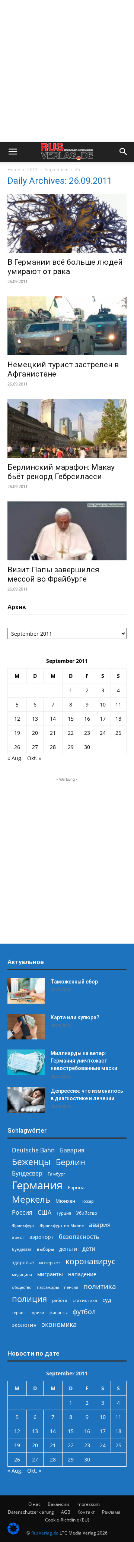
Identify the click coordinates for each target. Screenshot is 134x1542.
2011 (32, 169)
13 (35, 718)
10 (103, 704)
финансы (58, 1312)
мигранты (50, 1274)
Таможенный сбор (74, 982)
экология (24, 1324)
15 (71, 718)
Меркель (31, 1199)
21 (53, 732)
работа (59, 1300)
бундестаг (22, 1249)
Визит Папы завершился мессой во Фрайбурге (53, 574)
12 (17, 718)
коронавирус (90, 1261)
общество (22, 1287)
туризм (37, 1312)
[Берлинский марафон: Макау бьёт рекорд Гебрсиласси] (67, 428)
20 (35, 732)
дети (88, 1249)
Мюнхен (65, 1201)
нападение (82, 1274)
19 (17, 732)
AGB (65, 1512)
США (44, 1213)
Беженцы (31, 1162)
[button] (13, 152)
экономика (59, 1324)
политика (99, 1286)
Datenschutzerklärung (31, 1512)
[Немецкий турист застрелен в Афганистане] (67, 325)
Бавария (72, 1150)
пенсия (71, 1287)
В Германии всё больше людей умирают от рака (65, 267)
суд (106, 1299)
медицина (22, 1274)
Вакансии (58, 1504)
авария (100, 1224)
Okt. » (34, 758)
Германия (37, 1185)
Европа (76, 1187)
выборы (45, 1249)
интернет (49, 1262)
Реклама (111, 1512)
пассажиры (48, 1287)
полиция (29, 1299)
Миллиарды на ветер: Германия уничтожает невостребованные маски (84, 1060)
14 (53, 718)
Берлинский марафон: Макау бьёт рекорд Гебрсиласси (61, 472)
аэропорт (41, 1236)
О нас (34, 1504)
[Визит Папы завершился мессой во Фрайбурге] (67, 530)
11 (118, 704)
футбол (84, 1312)
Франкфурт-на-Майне (62, 1225)
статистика (85, 1300)
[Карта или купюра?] (26, 1026)
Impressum (88, 1504)
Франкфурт (23, 1225)
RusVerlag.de (44, 1533)
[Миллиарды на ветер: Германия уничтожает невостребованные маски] (26, 1062)
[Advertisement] (67, 71)
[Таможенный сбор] (26, 991)
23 (87, 732)
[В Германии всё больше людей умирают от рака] (67, 223)
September (56, 169)
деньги (68, 1248)
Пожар (87, 1201)
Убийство (86, 1213)
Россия (22, 1213)
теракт (18, 1312)
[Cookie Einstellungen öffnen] (13, 1532)
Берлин (70, 1162)
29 (71, 746)
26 (17, 746)
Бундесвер (27, 1173)
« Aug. (15, 758)
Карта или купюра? (75, 1017)
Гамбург (56, 1174)
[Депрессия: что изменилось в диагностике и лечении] (26, 1100)
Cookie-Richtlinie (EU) (67, 1520)
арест (18, 1237)
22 (71, 732)
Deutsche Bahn (33, 1150)
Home (13, 169)
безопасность (79, 1237)
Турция (64, 1213)
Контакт (86, 1512)
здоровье (23, 1262)
